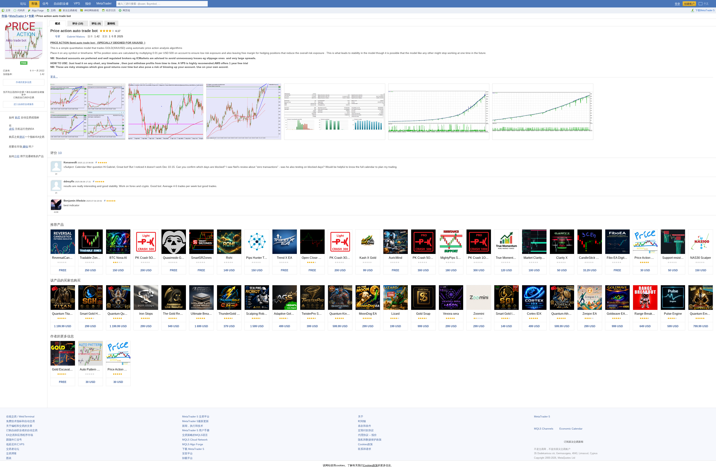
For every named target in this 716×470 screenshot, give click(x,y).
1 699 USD (201, 326)
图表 (8, 458)
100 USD (534, 270)
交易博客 (11, 453)
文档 (53, 10)
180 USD (451, 270)
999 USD (423, 326)
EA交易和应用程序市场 (19, 434)
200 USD (146, 270)
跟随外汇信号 (14, 439)
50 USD (562, 270)
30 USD (645, 270)
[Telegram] (542, 442)
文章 (8, 10)
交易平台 (195, 416)
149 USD (229, 270)
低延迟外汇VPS (15, 444)
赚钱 (25, 146)
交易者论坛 (12, 448)
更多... (54, 76)
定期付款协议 (366, 430)
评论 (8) (96, 23)
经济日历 (111, 10)
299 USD (90, 326)
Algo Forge (38, 10)
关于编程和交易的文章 (19, 425)
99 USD (368, 270)
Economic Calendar (570, 428)
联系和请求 (364, 448)
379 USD (229, 326)
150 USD (118, 270)
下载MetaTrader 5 (705, 10)
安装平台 (187, 453)
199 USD (395, 326)
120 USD (506, 270)
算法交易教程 (70, 10)
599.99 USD (340, 326)
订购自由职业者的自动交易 (21, 430)
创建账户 (689, 3)
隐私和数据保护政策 (369, 439)
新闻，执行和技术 (192, 425)
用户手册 (195, 430)
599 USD (673, 326)
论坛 (23, 3)
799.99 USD (700, 326)
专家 (57, 36)
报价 (88, 3)
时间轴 (362, 421)
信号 (45, 3)
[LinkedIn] (560, 442)
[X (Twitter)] (548, 442)
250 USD (90, 270)
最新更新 (195, 421)
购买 (17, 117)
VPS (77, 3)
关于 (360, 416)
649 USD (645, 326)
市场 (34, 3)
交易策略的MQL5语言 (195, 434)
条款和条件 (364, 425)
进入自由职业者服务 (24, 104)
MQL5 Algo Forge (192, 444)
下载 (193, 448)
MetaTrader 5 (542, 416)
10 (60, 153)
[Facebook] (536, 442)
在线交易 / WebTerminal (20, 416)
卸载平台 (187, 458)
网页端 (126, 10)
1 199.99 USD (62, 326)
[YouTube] (554, 442)
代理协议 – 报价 (367, 434)
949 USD (173, 326)
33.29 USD (589, 270)
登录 (677, 3)
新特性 (111, 23)
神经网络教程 (91, 10)
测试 (22, 136)
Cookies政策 (365, 444)
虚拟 (11, 128)
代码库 (21, 10)
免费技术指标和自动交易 (20, 421)
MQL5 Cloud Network (195, 439)
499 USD (284, 326)
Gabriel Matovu (76, 36)
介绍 (16, 156)
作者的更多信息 (24, 82)
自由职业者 (61, 3)
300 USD (423, 270)
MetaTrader (104, 3)
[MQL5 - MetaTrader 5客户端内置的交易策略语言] (9, 4)
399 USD (312, 326)
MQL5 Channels (543, 428)
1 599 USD (257, 326)
